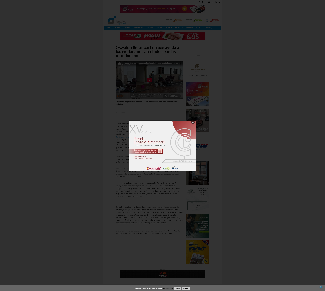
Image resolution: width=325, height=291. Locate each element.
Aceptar (177, 288)
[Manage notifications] (320, 287)
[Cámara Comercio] (162, 146)
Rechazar (185, 288)
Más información (168, 288)
